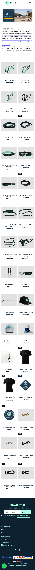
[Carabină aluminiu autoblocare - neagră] (9, 473)
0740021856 (6, 542)
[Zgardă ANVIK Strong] (26, 125)
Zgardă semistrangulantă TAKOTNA (9, 166)
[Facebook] (15, 549)
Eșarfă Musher (25, 341)
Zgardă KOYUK (25, 165)
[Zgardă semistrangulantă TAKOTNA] (9, 153)
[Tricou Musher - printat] (26, 357)
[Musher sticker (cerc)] (9, 415)
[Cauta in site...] (30, 2)
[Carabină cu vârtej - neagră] (26, 443)
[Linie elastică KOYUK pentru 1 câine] (9, 213)
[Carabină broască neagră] (26, 473)
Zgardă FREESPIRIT (26, 195)
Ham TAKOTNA (9, 80)
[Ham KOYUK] (26, 68)
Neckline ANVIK (9, 284)
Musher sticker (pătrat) (25, 397)
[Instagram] (19, 549)
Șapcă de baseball (9, 341)
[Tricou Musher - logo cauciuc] (9, 385)
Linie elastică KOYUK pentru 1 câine (9, 225)
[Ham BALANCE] (26, 97)
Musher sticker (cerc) (9, 427)
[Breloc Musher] (9, 357)
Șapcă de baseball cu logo (25, 312)
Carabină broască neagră (25, 485)
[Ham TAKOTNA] (9, 68)
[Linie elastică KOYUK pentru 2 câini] (26, 242)
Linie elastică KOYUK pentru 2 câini (25, 255)
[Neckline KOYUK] (26, 272)
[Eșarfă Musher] (26, 328)
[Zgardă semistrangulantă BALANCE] (9, 183)
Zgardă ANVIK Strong (25, 137)
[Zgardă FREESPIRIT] (26, 183)
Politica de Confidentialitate (23, 517)
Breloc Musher (9, 369)
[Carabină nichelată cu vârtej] (9, 443)
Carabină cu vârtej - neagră (26, 455)
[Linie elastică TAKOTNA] (26, 213)
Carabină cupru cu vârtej (26, 427)
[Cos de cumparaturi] (33, 2)
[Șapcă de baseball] (9, 328)
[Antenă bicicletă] (9, 300)
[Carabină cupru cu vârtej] (26, 415)
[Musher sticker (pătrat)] (26, 385)
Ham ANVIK (9, 109)
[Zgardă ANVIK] (9, 125)
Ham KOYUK (26, 80)
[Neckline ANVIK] (9, 272)
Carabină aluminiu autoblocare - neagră (9, 485)
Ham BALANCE (25, 109)
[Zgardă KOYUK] (26, 153)
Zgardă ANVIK (9, 137)
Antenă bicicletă (9, 312)
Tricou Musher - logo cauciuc (9, 398)
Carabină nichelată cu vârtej (9, 456)
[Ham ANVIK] (9, 97)
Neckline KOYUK (26, 284)
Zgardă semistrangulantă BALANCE (9, 196)
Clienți (3, 530)
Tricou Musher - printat (25, 369)
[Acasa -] (11, 3)
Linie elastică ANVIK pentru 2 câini (9, 255)
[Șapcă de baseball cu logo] (26, 300)
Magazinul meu (6, 526)
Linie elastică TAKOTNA (26, 225)
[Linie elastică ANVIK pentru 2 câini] (9, 242)
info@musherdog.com (9, 545)
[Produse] (2, 3)
